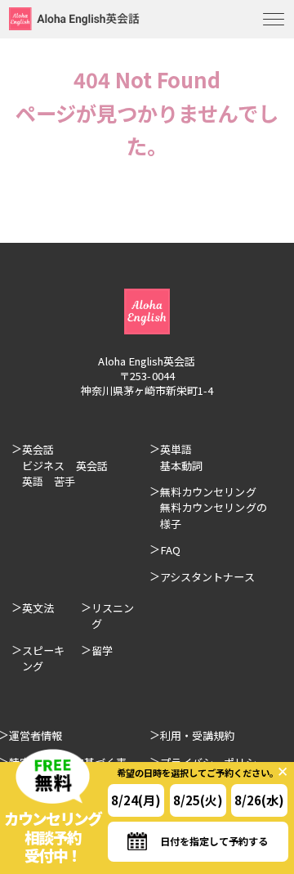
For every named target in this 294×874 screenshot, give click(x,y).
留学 (102, 650)
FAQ (170, 550)
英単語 (176, 449)
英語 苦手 (48, 481)
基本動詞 (181, 465)
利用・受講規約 (197, 735)
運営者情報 (35, 735)
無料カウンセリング (208, 492)
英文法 (38, 608)
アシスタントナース (207, 577)
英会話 (38, 449)
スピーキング (43, 658)
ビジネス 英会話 (65, 465)
